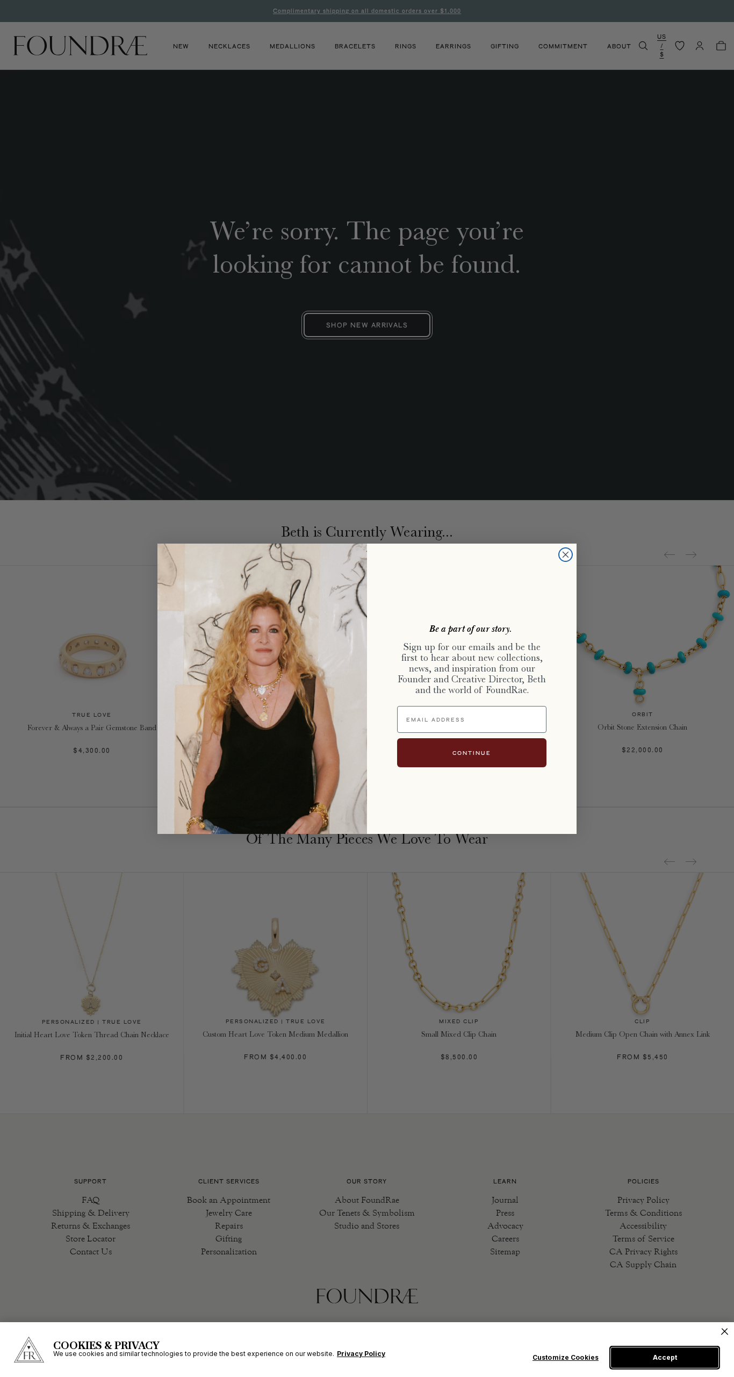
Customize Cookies (565, 1357)
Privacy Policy (361, 1354)
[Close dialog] (565, 554)
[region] (367, 1349)
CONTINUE (471, 753)
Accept (665, 1357)
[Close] (724, 1331)
